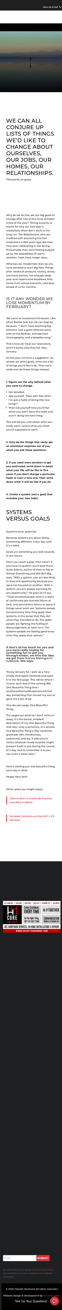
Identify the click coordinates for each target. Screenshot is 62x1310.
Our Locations (25, 76)
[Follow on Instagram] (34, 3)
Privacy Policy (15, 1220)
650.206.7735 (18, 1167)
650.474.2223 (18, 1122)
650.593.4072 (18, 1009)
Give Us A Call (51, 7)
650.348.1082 (18, 1145)
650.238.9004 (18, 1100)
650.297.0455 (19, 1126)
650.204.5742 (19, 1035)
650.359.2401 (18, 1054)
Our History (13, 1210)
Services (10, 1195)
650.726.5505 (18, 1031)
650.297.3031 (18, 1012)
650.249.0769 (19, 1104)
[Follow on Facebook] (28, 3)
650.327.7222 (18, 1076)
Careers (10, 1215)
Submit (43, 1258)
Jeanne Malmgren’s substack (29, 660)
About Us (10, 1205)
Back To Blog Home (31, 843)
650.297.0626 (19, 1080)
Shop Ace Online (31, 963)
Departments (14, 1190)
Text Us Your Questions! (31, 1301)
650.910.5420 (19, 1057)
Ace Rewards (14, 1200)
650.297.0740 (19, 1149)
